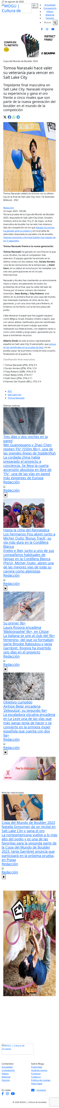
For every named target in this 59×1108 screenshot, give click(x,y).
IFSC (10, 391)
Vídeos (49, 11)
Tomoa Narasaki (16, 397)
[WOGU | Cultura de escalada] (17, 7)
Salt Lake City (14, 394)
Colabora (36, 1076)
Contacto (36, 1073)
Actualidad (49, 4)
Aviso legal (36, 1083)
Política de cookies (40, 1080)
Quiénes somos (39, 1070)
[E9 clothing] (29, 943)
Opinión (50, 18)
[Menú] (35, 5)
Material (50, 14)
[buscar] (55, 22)
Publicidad (36, 1067)
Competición (50, 8)
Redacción (8, 207)
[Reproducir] (5, 494)
